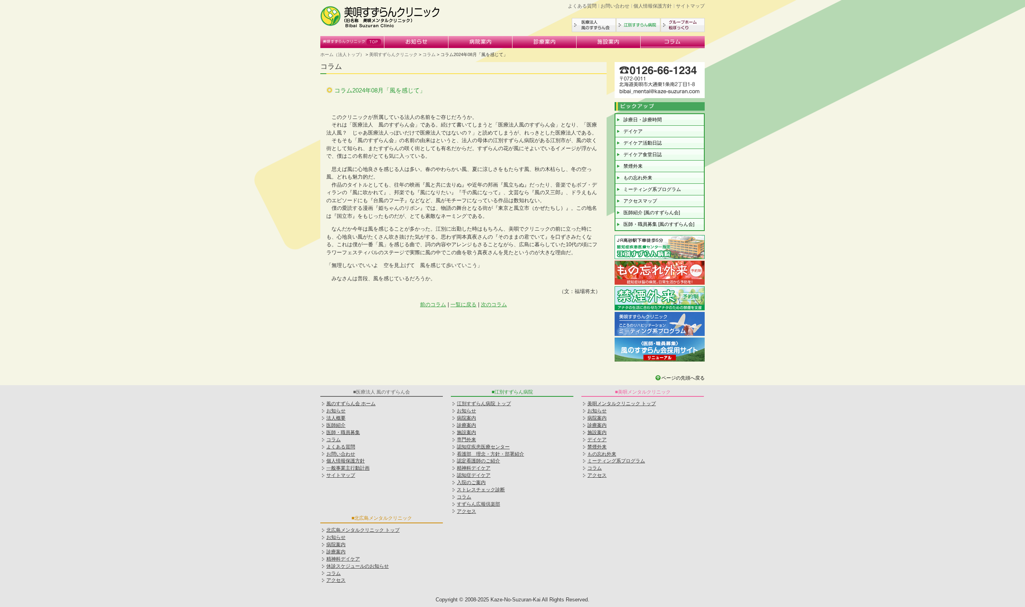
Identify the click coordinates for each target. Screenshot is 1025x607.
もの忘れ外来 (637, 178)
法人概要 (336, 418)
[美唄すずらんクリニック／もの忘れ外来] (660, 284)
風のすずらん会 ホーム (351, 403)
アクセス (466, 511)
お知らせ (416, 42)
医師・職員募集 (343, 432)
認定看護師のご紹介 (478, 461)
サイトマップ (690, 6)
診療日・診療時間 (642, 120)
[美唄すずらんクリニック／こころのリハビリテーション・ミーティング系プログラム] (660, 335)
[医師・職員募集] (660, 361)
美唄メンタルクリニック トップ (621, 403)
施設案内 (609, 42)
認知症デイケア (473, 475)
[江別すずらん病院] (660, 258)
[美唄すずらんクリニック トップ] (380, 26)
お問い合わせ (615, 6)
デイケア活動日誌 (642, 143)
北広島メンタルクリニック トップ (363, 530)
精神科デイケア (473, 468)
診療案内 (544, 42)
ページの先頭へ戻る (683, 378)
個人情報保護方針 (652, 6)
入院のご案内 (471, 482)
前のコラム (433, 304)
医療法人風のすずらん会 (594, 25)
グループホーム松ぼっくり (683, 25)
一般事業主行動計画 (348, 468)
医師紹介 (336, 425)
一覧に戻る (463, 304)
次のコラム (494, 304)
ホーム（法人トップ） (342, 54)
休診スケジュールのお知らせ (357, 566)
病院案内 (480, 42)
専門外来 (466, 439)
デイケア (633, 131)
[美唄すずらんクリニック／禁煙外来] (660, 309)
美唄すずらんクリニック (352, 42)
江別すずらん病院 (638, 25)
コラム (673, 42)
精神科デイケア (343, 559)
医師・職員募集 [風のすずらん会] (658, 224)
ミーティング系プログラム (652, 189)
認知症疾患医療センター (483, 447)
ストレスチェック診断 (481, 489)
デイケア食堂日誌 (642, 154)
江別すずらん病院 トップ (484, 403)
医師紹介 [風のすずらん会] (651, 212)
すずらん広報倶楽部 (478, 504)
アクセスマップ (640, 201)
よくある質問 (582, 6)
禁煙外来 (633, 166)
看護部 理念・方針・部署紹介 (490, 454)
